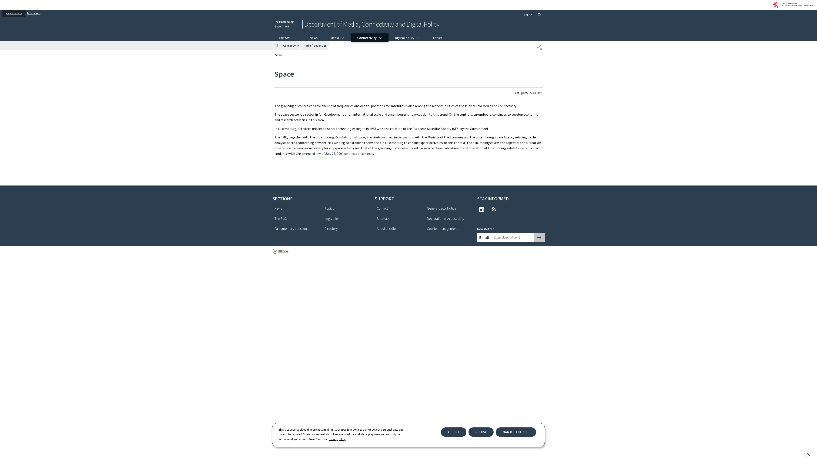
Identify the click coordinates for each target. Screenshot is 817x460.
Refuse (481, 432)
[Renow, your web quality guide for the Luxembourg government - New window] (280, 252)
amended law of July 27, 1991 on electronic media (337, 153)
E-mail (484, 237)
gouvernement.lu (14, 13)
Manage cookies (516, 432)
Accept (454, 432)
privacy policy (337, 439)
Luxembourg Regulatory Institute (340, 137)
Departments (33, 13)
